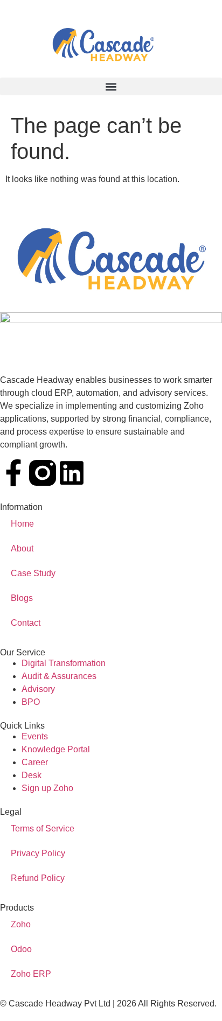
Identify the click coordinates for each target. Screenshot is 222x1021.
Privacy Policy (38, 853)
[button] (111, 86)
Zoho (21, 924)
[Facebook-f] (13, 472)
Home (22, 523)
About (22, 548)
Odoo (21, 949)
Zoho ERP (31, 973)
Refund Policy (38, 878)
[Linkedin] (71, 472)
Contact (25, 622)
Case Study (33, 573)
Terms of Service (42, 828)
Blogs (22, 598)
